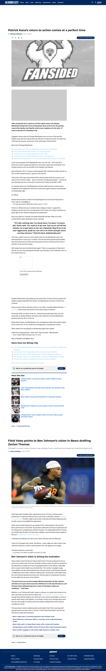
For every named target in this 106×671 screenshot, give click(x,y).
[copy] (22, 38)
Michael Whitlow (16, 34)
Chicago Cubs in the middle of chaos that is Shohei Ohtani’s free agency (37, 354)
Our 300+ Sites (72, 656)
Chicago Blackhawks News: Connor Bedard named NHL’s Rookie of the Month (39, 158)
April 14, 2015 (36, 335)
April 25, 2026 (41, 552)
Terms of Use (53, 659)
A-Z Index (37, 662)
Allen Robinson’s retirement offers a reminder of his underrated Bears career (37, 620)
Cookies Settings (55, 662)
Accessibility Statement (19, 662)
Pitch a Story (15, 659)
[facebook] (95, 2)
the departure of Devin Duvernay (28, 534)
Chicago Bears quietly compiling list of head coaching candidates (34, 359)
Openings (37, 656)
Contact (52, 656)
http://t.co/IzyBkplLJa (23, 202)
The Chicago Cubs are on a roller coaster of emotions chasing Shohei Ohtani (38, 356)
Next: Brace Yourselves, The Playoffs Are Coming (27, 363)
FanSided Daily (89, 656)
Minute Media (11, 666)
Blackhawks (46, 2)
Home (13, 426)
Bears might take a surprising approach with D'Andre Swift (33, 616)
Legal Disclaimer (89, 659)
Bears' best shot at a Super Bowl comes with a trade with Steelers (36, 624)
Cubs (31, 2)
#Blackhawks (53, 332)
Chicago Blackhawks (23, 426)
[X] (92, 2)
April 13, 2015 (43, 204)
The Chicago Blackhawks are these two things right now (32, 151)
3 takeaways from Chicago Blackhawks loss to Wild (30, 154)
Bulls (27, 2)
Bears (22, 2)
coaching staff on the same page (52, 595)
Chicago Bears (21, 642)
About (54, 2)
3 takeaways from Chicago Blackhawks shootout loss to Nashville (35, 149)
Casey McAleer (15, 451)
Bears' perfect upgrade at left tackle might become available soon (36, 630)
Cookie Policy (71, 659)
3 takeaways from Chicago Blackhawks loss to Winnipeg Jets (33, 156)
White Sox (38, 2)
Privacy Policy (38, 659)
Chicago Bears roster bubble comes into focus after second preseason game (40, 627)
